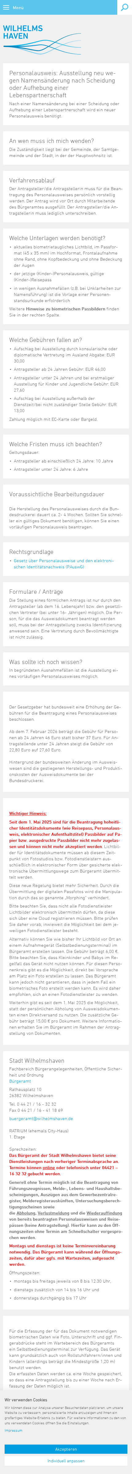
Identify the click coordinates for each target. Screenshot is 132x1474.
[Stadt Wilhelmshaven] (42, 40)
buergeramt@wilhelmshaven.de (41, 1118)
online (49, 1167)
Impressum (13, 1430)
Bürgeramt (20, 1081)
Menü (18, 7)
